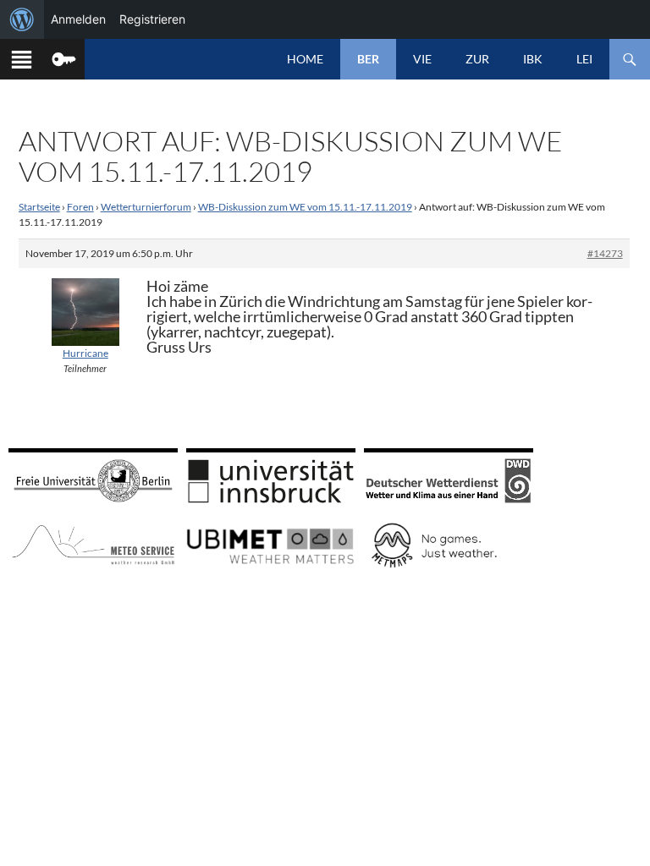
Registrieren (152, 19)
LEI (584, 59)
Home (305, 59)
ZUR (477, 59)
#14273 (605, 253)
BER (368, 59)
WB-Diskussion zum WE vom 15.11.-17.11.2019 (305, 206)
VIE (422, 59)
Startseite (39, 206)
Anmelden (78, 19)
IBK (533, 59)
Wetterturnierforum (146, 206)
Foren (80, 206)
